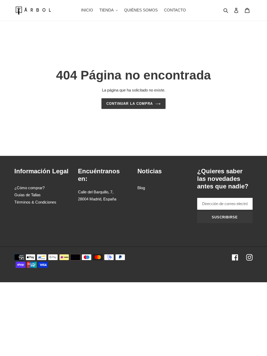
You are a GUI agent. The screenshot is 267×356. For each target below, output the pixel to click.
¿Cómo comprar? (29, 188)
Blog (141, 188)
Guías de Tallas (27, 195)
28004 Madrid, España (97, 199)
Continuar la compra (129, 104)
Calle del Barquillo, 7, (95, 192)
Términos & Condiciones (35, 202)
